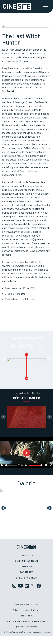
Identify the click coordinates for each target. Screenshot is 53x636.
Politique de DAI (26, 615)
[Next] (49, 358)
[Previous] (3, 358)
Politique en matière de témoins (26, 610)
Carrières (26, 572)
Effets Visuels (26, 577)
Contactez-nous (26, 560)
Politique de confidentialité (26, 604)
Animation (26, 555)
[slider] (11, 465)
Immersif (26, 566)
